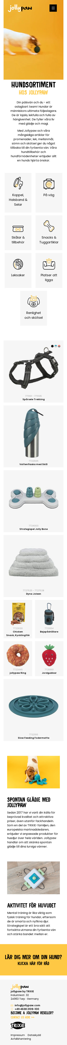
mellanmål (45, 139)
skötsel (31, 143)
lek (35, 139)
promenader (22, 139)
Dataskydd (34, 1035)
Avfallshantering (21, 1039)
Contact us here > (22, 1017)
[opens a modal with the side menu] (53, 8)
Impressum (18, 1035)
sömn (16, 143)
